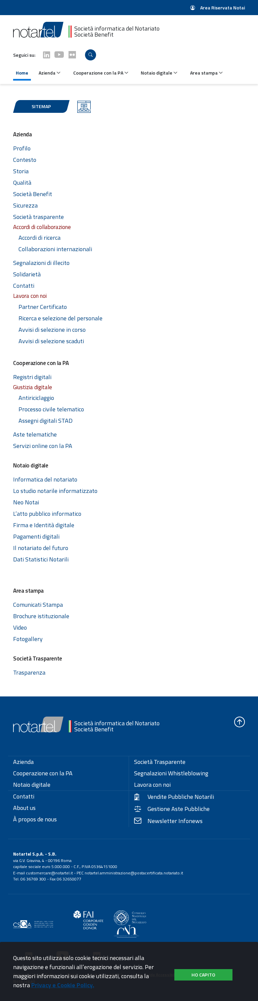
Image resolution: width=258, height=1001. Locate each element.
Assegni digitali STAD (45, 420)
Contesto (24, 159)
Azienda (23, 762)
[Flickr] (72, 54)
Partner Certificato (42, 306)
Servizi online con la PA (42, 445)
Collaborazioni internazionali (55, 249)
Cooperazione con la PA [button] (98, 72)
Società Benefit (32, 193)
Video (20, 627)
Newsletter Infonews (175, 821)
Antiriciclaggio (36, 397)
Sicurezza (25, 205)
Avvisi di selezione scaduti (51, 341)
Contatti (23, 285)
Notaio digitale (31, 785)
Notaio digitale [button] (157, 72)
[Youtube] (59, 54)
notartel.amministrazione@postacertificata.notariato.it (134, 873)
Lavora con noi (152, 785)
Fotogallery (28, 638)
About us (24, 808)
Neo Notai (26, 502)
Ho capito (203, 974)
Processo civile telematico (51, 409)
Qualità (22, 182)
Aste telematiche (35, 434)
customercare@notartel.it (49, 873)
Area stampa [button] (204, 72)
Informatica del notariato (45, 479)
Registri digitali (32, 376)
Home (22, 72)
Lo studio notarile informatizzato (55, 490)
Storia (21, 171)
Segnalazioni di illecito (41, 262)
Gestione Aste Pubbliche (178, 809)
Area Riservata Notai (222, 7)
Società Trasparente (159, 762)
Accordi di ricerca (39, 237)
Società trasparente (38, 216)
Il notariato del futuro (40, 547)
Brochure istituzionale (41, 616)
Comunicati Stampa (38, 604)
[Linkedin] (46, 54)
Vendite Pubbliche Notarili (180, 796)
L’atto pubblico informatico (47, 513)
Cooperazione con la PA (43, 773)
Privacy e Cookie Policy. (62, 985)
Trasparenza (29, 672)
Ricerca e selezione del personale (60, 318)
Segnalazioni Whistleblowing (171, 773)
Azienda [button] (47, 72)
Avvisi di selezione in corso (52, 329)
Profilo (22, 148)
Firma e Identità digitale (43, 525)
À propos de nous (35, 819)
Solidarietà (27, 274)
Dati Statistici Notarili (41, 559)
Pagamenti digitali (36, 536)
